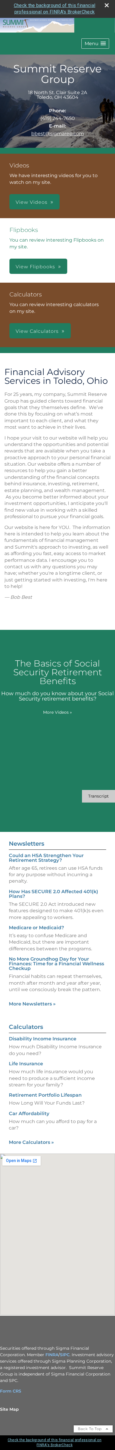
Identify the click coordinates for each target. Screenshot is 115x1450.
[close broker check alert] (106, 5)
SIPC (65, 1354)
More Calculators (31, 1142)
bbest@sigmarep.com (57, 133)
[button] (95, 43)
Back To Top (90, 1429)
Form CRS (10, 1391)
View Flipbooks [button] (35, 266)
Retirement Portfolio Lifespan (45, 1095)
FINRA (51, 1354)
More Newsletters (32, 1004)
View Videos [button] (31, 202)
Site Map (9, 1409)
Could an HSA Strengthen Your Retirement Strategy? (46, 858)
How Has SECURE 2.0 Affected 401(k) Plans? (53, 894)
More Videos (57, 712)
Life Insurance (26, 1063)
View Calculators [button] (37, 331)
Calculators (26, 1026)
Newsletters (26, 843)
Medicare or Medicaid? (36, 927)
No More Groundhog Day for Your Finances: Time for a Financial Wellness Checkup (56, 963)
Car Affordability (29, 1113)
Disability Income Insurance (42, 1039)
